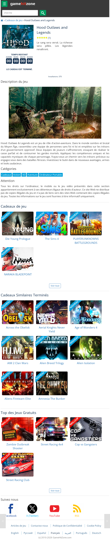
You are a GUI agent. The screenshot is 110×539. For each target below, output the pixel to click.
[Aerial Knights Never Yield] (52, 312)
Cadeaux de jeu (13, 20)
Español (42, 533)
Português (82, 533)
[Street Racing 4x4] (52, 429)
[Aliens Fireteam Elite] (18, 383)
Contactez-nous (39, 525)
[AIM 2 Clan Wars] (18, 348)
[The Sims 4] (52, 223)
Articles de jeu (18, 525)
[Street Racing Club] (18, 465)
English (15, 533)
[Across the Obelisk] (18, 312)
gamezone (22, 3)
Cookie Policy (94, 525)
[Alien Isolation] (86, 348)
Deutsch (96, 533)
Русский (28, 533)
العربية (68, 533)
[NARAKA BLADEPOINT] (18, 259)
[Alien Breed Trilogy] (52, 348)
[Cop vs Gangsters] (86, 429)
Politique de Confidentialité (67, 525)
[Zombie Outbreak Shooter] (18, 429)
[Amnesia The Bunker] (52, 383)
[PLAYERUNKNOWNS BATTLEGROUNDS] (86, 223)
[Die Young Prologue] (18, 223)
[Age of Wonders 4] (86, 312)
